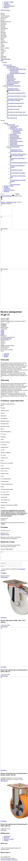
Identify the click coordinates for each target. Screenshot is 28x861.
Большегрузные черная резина (18, 69)
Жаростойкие (10, 77)
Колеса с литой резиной (16, 141)
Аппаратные (10, 74)
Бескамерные (10, 84)
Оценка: (3, 549)
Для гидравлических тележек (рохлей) (17, 115)
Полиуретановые (17, 130)
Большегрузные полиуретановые (14, 71)
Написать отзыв (5, 534)
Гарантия (6, 355)
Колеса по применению (13, 146)
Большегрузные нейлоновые (17, 73)
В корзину (3, 324)
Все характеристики (6, 338)
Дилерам (6, 3)
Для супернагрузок (12, 118)
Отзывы (6, 356)
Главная (3, 202)
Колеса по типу (8, 65)
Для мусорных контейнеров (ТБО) (16, 93)
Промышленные (11, 66)
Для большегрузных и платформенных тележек (13, 89)
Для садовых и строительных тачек (16, 112)
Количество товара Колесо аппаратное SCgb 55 (13, 321)
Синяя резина (10, 80)
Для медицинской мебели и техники (16, 96)
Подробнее (3, 617)
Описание (6, 353)
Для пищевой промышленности (15, 103)
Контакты (6, 7)
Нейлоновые (10, 76)
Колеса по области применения (12, 85)
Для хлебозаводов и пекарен (14, 106)
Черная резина (17, 133)
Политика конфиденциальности (9, 859)
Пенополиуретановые (13, 83)
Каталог (4, 62)
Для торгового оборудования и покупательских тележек (15, 99)
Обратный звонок (5, 10)
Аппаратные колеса (11, 202)
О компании (7, 4)
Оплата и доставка (9, 2)
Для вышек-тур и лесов (13, 109)
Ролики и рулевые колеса (13, 81)
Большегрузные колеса (13, 67)
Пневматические (11, 78)
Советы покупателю (9, 6)
